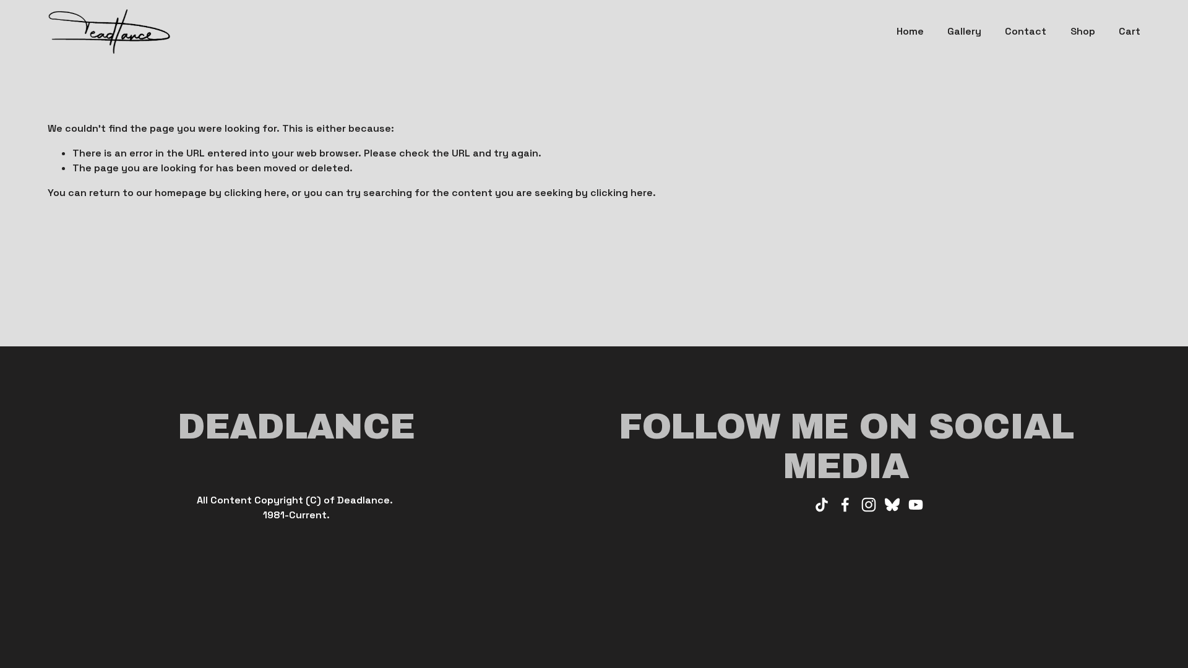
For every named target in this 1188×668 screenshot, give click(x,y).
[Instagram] (868, 504)
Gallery (964, 31)
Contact (1025, 31)
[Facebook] (845, 504)
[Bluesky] (892, 504)
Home (910, 31)
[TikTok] (821, 504)
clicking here (255, 192)
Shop (1082, 31)
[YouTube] (915, 504)
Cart (1129, 31)
